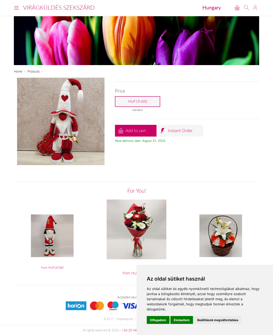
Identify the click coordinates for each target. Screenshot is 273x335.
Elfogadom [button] (158, 320)
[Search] (246, 7)
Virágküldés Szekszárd (59, 7)
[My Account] (255, 7)
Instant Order (180, 130)
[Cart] (237, 7)
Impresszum (125, 319)
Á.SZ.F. (108, 319)
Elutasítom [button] (182, 320)
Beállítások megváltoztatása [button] (217, 320)
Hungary (211, 7)
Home (18, 71)
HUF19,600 (137, 101)
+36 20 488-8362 (135, 330)
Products (33, 71)
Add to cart (135, 130)
